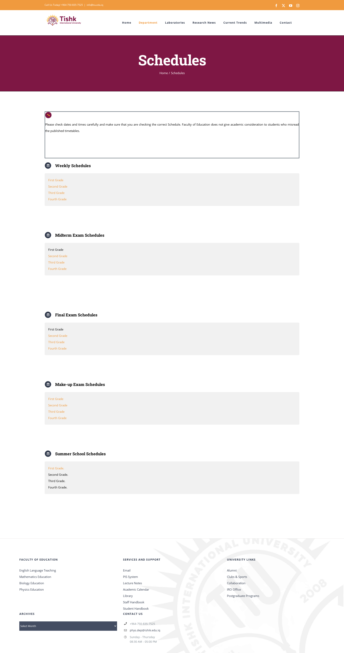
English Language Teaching (37, 570)
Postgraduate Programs (243, 596)
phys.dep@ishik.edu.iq (145, 630)
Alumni (232, 570)
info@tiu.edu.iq (95, 5)
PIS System (130, 577)
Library (128, 596)
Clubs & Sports (237, 577)
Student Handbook (136, 608)
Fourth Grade (57, 199)
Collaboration (236, 583)
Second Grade (57, 186)
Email (127, 570)
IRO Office (234, 589)
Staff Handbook (133, 602)
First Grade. (56, 468)
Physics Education (31, 589)
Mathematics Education (35, 577)
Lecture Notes (132, 583)
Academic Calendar (136, 589)
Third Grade (56, 193)
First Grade (55, 180)
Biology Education (31, 583)
